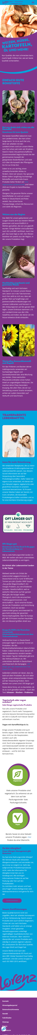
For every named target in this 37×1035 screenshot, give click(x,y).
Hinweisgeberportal (9, 1005)
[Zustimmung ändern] (3, 1029)
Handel (5, 1014)
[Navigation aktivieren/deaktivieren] (33, 2)
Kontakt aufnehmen (12, 900)
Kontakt (5, 1001)
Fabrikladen (6, 1018)
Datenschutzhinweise (10, 1009)
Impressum (6, 1030)
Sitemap (5, 1022)
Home (11, 1)
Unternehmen (19, 1)
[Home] (5, 2)
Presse (4, 1026)
